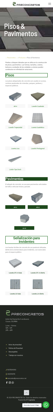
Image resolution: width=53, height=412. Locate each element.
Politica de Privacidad (16, 348)
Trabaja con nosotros (16, 355)
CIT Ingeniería (30, 400)
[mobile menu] (50, 4)
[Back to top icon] (26, 392)
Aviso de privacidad (15, 345)
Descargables (13, 352)
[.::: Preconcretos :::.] (26, 4)
